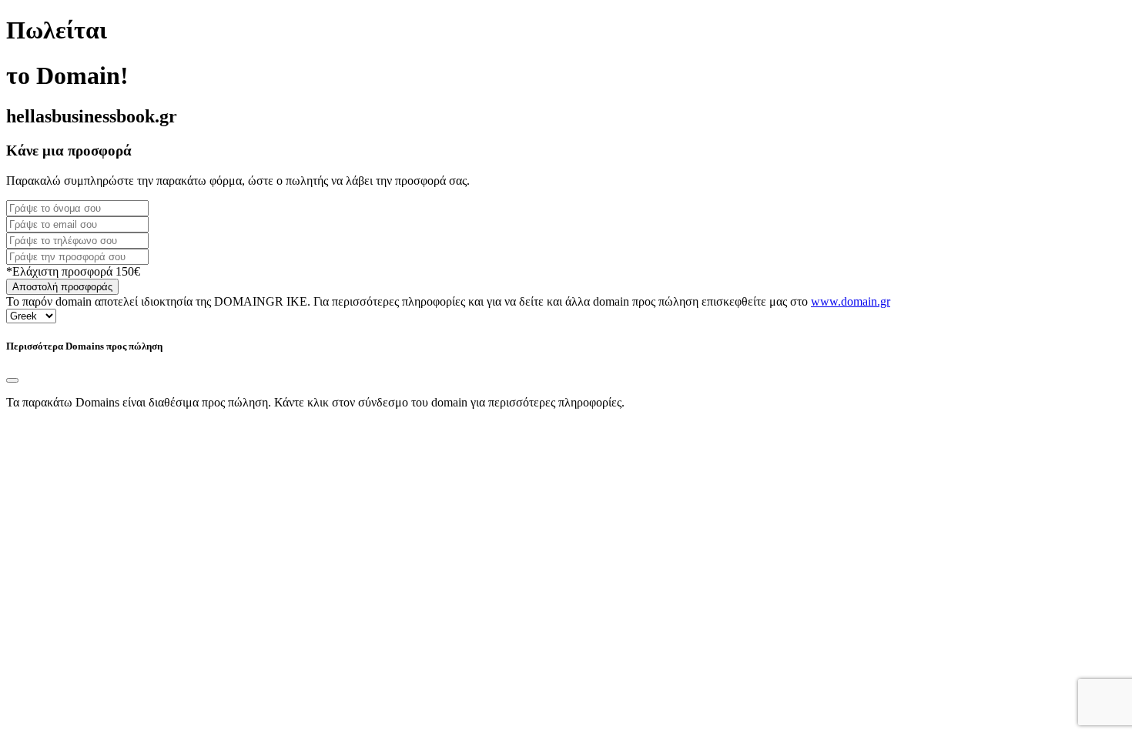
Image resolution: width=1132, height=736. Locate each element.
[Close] (12, 380)
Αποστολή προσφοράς (62, 287)
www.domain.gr (850, 301)
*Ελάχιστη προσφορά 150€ (73, 271)
